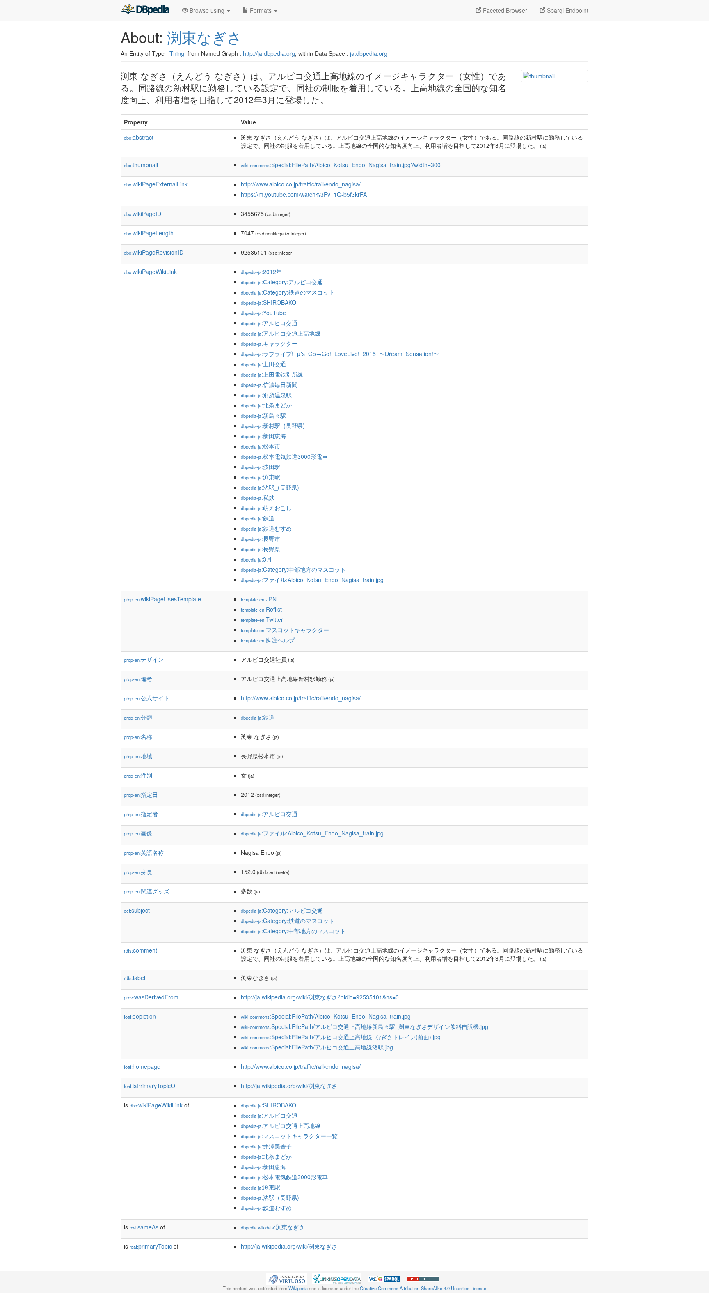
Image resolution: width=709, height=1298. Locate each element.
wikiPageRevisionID (153, 252)
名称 (138, 736)
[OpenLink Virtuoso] (286, 1278)
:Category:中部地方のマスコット (293, 569)
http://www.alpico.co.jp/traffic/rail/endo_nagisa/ (301, 184)
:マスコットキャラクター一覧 (289, 1136)
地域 (138, 756)
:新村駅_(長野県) (273, 425)
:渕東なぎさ (272, 1227)
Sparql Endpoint (566, 10)
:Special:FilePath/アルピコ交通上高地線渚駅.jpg (317, 1047)
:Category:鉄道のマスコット (287, 292)
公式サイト (146, 698)
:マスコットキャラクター (285, 630)
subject (137, 910)
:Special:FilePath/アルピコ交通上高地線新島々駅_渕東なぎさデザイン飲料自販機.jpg (364, 1026)
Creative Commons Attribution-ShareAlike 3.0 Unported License (423, 1288)
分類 (138, 717)
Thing (176, 53)
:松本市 (260, 446)
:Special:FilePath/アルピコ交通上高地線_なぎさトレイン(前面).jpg (341, 1037)
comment (140, 950)
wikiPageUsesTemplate (162, 599)
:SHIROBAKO (268, 302)
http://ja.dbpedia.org (269, 53)
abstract (138, 137)
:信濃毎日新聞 (269, 384)
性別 (138, 775)
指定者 (141, 814)
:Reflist (261, 609)
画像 (138, 833)
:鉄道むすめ (266, 528)
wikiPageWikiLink (150, 271)
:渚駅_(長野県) (270, 487)
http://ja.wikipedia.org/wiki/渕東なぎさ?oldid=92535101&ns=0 (320, 997)
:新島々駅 (263, 415)
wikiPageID (142, 213)
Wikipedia (298, 1288)
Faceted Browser (504, 10)
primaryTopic (151, 1246)
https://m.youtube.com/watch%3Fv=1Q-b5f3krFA (304, 194)
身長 (138, 872)
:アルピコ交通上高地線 (280, 333)
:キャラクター (269, 343)
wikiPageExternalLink (156, 184)
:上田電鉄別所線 (272, 374)
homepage (142, 1066)
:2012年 (261, 271)
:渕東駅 (260, 477)
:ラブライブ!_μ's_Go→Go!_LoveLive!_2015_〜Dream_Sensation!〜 (340, 354)
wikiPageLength (149, 233)
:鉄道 (257, 518)
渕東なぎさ (204, 36)
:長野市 (260, 538)
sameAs (144, 1227)
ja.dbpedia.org (368, 53)
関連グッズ (146, 891)
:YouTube (263, 312)
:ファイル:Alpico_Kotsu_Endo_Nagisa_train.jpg (312, 579)
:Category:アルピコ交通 (282, 282)
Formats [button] (260, 10)
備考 (138, 678)
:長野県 (260, 549)
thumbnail (141, 165)
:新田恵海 (263, 436)
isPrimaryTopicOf (150, 1086)
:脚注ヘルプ (268, 640)
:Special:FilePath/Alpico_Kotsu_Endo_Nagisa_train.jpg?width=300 (341, 165)
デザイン (144, 659)
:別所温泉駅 (266, 395)
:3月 (256, 559)
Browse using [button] (207, 10)
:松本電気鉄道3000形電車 (284, 456)
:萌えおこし (266, 508)
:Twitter (262, 619)
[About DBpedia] (145, 10)
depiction (140, 1016)
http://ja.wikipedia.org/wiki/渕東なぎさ (289, 1086)
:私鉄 (257, 497)
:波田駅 (260, 467)
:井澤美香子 (266, 1146)
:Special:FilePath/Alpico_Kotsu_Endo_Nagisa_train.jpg (326, 1016)
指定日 (141, 794)
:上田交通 (263, 364)
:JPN (259, 599)
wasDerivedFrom (151, 997)
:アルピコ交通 (269, 323)
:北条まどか (266, 405)
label (134, 978)
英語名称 (144, 852)
